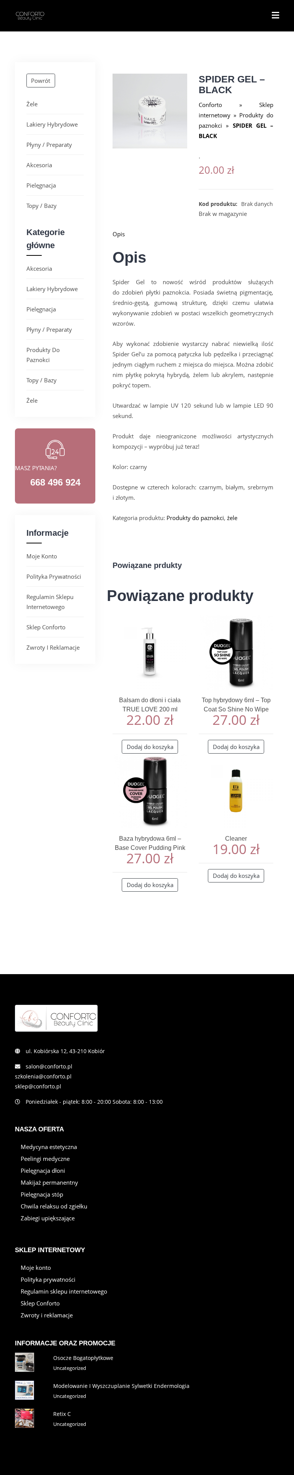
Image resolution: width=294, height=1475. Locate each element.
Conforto (210, 105)
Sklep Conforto (45, 627)
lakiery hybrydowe (52, 124)
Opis (119, 234)
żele (32, 104)
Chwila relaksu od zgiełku (54, 1206)
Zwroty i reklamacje (53, 647)
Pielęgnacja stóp (42, 1194)
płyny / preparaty (49, 144)
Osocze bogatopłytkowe (83, 1357)
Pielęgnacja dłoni (43, 1170)
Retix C (62, 1413)
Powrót (40, 80)
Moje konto (41, 556)
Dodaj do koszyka (150, 747)
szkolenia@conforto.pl (43, 1076)
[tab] (193, 234)
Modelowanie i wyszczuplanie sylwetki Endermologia (121, 1385)
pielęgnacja (41, 185)
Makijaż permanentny (49, 1182)
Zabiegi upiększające (48, 1218)
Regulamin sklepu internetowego (50, 602)
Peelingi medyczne (45, 1158)
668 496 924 (55, 482)
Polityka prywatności (53, 576)
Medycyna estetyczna (49, 1147)
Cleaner (236, 838)
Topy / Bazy (41, 205)
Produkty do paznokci (43, 355)
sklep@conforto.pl (38, 1086)
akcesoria (39, 165)
